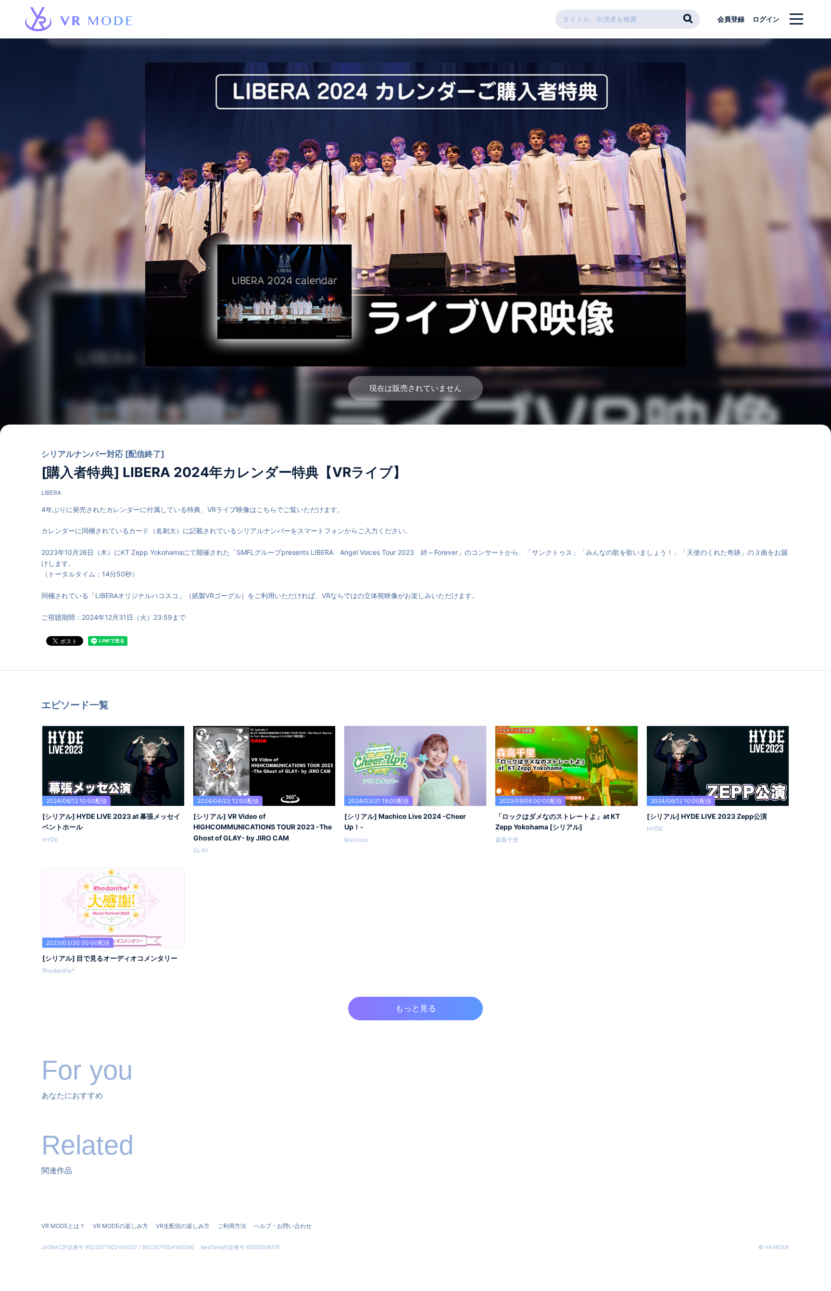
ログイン (766, 19)
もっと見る (415, 1008)
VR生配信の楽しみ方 (183, 1225)
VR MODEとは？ (63, 1225)
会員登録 (731, 19)
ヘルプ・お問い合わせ (283, 1225)
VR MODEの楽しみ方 (120, 1225)
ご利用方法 (231, 1225)
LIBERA (51, 492)
